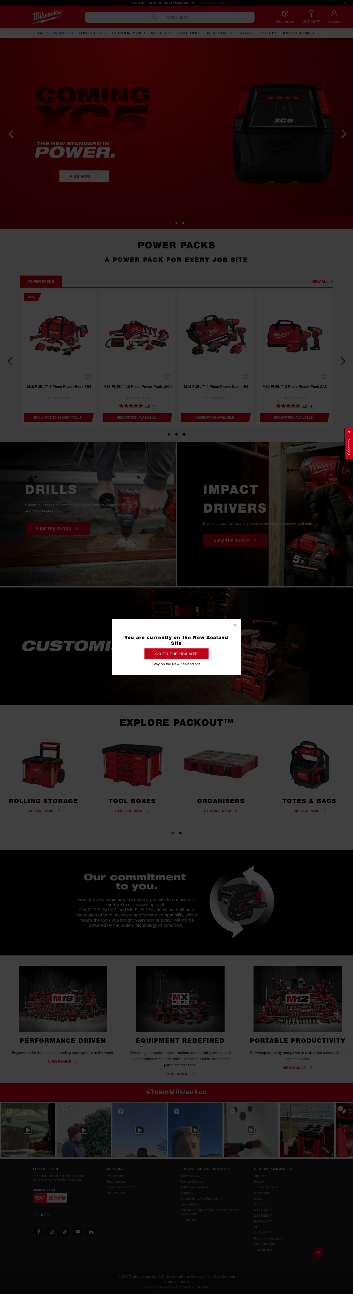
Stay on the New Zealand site (176, 664)
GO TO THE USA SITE (176, 654)
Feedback (349, 447)
